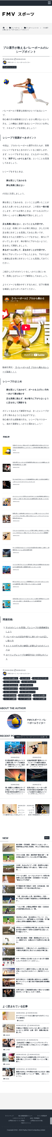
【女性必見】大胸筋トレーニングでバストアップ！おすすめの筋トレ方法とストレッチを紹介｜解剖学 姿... (32, 1045)
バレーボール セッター (12, 682)
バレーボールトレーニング (29, 688)
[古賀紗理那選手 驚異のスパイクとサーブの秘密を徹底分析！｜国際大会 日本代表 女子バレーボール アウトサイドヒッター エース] (37, 752)
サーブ (23, 742)
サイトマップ (9, 1116)
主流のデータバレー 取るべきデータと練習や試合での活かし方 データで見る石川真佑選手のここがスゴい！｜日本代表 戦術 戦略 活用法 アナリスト (31, 448)
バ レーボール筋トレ (11, 678)
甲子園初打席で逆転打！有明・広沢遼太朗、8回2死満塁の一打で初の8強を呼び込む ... (32, 887)
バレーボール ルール (11, 685)
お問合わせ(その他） (37, 1120)
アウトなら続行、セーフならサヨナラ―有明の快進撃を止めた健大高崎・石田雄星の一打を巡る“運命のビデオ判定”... (32, 878)
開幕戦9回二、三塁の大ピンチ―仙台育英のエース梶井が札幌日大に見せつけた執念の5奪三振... (32, 949)
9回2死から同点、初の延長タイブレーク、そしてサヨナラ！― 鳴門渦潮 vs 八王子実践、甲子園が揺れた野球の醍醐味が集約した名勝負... (32, 919)
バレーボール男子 (39, 695)
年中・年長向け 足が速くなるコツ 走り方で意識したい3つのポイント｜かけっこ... (32, 960)
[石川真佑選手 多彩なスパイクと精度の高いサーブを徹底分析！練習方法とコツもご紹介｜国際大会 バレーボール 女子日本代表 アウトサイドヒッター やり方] (15, 752)
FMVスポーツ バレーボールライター (19, 62)
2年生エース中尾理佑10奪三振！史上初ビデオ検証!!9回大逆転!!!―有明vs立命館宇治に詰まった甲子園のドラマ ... (32, 930)
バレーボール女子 (25, 695)
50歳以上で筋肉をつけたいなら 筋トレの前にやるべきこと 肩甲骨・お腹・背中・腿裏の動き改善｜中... (32, 1030)
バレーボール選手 (39, 699)
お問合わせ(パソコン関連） (17, 1120)
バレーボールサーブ (11, 688)
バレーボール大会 (10, 695)
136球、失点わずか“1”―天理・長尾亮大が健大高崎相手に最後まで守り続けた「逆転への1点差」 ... (32, 867)
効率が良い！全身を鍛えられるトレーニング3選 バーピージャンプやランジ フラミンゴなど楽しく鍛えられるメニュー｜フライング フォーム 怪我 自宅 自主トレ (31, 516)
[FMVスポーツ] (18, 15)
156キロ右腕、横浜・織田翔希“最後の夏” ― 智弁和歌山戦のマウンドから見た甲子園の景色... (32, 856)
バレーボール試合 (25, 699)
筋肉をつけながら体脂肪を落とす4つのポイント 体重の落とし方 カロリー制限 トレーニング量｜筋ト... (32, 1059)
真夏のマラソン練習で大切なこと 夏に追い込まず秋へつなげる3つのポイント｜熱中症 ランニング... (32, 971)
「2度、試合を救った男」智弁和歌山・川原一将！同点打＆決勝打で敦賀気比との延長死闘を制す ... (32, 899)
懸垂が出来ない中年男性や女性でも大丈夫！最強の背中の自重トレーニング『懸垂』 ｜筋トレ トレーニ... (32, 1074)
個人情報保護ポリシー (25, 1116)
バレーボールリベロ (11, 692)
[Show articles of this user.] (14, 721)
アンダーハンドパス (9, 67)
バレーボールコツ (26, 685)
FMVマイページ (26, 1123)
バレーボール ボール (29, 682)
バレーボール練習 (10, 699)
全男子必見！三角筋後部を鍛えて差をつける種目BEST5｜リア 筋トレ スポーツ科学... (32, 991)
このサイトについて (18, 1118)
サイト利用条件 (42, 1116)
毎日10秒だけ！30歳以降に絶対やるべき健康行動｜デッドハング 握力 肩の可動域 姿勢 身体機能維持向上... (32, 982)
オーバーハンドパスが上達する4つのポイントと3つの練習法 (32, 1017)
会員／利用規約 (35, 1118)
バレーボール (25, 678)
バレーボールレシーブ (28, 692)
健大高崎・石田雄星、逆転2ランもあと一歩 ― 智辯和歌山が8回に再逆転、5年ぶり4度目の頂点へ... (32, 847)
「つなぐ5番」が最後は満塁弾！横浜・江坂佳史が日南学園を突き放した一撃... (32, 908)
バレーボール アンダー (40, 678)
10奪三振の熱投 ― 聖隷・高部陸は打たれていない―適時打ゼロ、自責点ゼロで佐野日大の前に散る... (32, 940)
